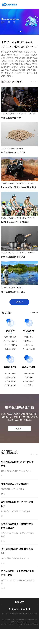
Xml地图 (3, 624)
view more (34, 82)
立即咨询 (18, 429)
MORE (18, 302)
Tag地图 (19, 624)
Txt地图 (11, 624)
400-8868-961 (19, 609)
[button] (18, 31)
